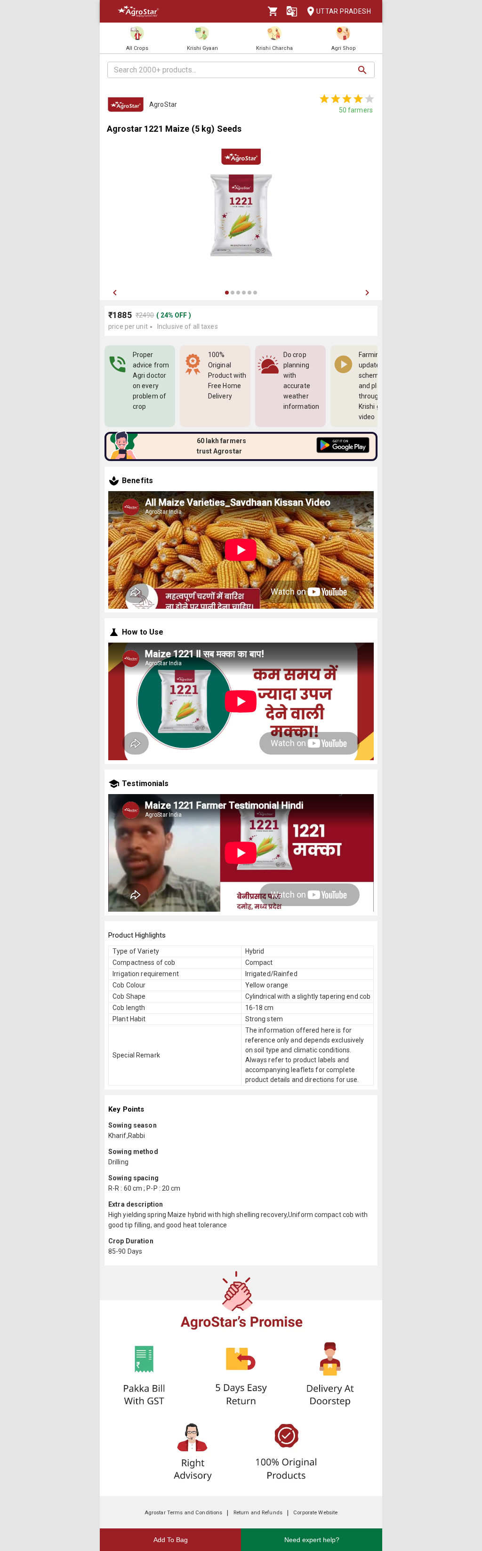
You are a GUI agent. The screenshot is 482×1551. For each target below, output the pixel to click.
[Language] (291, 11)
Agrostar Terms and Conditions (184, 1513)
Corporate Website (315, 1513)
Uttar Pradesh (343, 11)
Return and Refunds (257, 1513)
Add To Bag (170, 1539)
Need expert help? (311, 1539)
